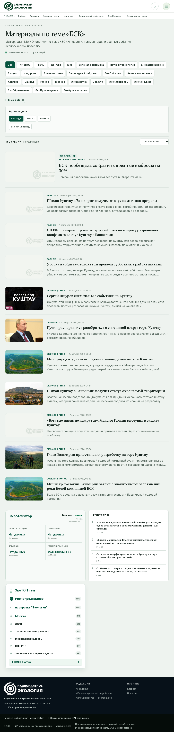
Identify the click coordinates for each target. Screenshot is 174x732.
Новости (132, 693)
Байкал (22, 16)
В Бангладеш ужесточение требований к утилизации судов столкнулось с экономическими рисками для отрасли (128, 526)
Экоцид (13, 73)
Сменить (78, 515)
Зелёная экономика (91, 64)
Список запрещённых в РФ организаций (69, 718)
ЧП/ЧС (41, 64)
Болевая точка (51, 16)
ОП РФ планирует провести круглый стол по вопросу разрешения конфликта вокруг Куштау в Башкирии (102, 232)
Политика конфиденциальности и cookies (24, 718)
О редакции (82, 688)
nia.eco (67, 726)
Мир (70, 64)
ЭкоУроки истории (137, 16)
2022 (30, 118)
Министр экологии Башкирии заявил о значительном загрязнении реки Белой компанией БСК (104, 486)
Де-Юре (56, 64)
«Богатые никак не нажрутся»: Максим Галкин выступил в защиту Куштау (103, 422)
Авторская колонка (139, 73)
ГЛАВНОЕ (24, 64)
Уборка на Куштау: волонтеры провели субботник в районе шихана (104, 264)
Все (10, 64)
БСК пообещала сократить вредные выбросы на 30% (109, 168)
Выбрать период (20, 126)
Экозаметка (79, 81)
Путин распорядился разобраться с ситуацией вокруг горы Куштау (104, 327)
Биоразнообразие (152, 64)
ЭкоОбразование (18, 90)
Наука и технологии (122, 64)
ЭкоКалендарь (118, 81)
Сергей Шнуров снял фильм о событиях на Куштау (89, 295)
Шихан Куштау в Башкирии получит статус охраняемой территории (106, 390)
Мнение (60, 81)
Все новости (26, 25)
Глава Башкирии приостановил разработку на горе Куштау (97, 454)
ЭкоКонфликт (115, 16)
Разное (44, 81)
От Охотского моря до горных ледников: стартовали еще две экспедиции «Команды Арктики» (128, 570)
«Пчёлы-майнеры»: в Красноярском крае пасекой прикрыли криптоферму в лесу (126, 541)
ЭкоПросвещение (47, 90)
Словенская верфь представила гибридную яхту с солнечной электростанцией (126, 556)
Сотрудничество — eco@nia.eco (94, 697)
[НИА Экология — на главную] (18, 6)
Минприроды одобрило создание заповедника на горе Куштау (100, 359)
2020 (44, 118)
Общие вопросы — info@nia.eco (94, 693)
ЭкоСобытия (113, 73)
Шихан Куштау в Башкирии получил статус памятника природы (102, 200)
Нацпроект (69, 16)
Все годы (16, 118)
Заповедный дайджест (91, 16)
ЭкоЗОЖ (98, 81)
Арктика (34, 16)
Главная (9, 25)
